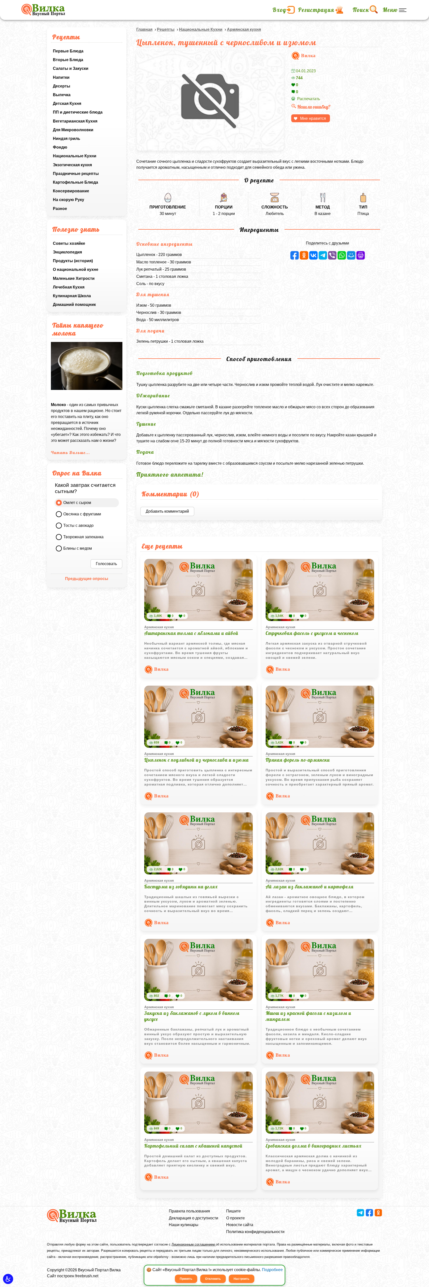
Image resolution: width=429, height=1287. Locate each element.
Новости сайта (239, 1225)
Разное (60, 209)
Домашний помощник (74, 304)
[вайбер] (332, 255)
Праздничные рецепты (76, 173)
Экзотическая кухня (72, 165)
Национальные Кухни (74, 156)
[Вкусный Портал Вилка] (43, 10)
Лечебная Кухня (68, 287)
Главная (144, 29)
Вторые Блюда (68, 60)
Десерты (61, 86)
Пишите (233, 1211)
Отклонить (213, 1279)
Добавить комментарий (167, 511)
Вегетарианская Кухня (75, 121)
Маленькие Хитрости (74, 278)
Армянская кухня (244, 29)
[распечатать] (360, 255)
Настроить (241, 1279)
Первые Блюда (68, 51)
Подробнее (272, 1270)
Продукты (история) (73, 261)
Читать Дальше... (70, 452)
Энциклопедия (67, 252)
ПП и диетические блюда (78, 112)
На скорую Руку (68, 200)
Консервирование (71, 191)
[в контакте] (313, 255)
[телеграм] (323, 255)
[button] (8, 1279)
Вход (279, 9)
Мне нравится (313, 118)
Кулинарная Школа (72, 296)
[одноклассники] (304, 255)
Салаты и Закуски (70, 68)
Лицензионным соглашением (194, 1244)
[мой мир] (351, 255)
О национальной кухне (75, 269)
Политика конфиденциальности (255, 1232)
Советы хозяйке (69, 243)
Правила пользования (189, 1211)
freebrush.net (86, 1276)
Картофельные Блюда (75, 182)
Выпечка (62, 95)
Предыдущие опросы (86, 579)
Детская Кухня (67, 103)
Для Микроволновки (73, 130)
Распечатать (308, 99)
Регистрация (316, 9)
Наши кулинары (183, 1225)
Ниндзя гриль (66, 138)
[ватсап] (341, 255)
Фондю (60, 147)
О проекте (235, 1218)
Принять (186, 1279)
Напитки (61, 77)
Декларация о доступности (193, 1218)
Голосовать (106, 564)
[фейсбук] (294, 255)
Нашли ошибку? (313, 107)
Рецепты (166, 29)
